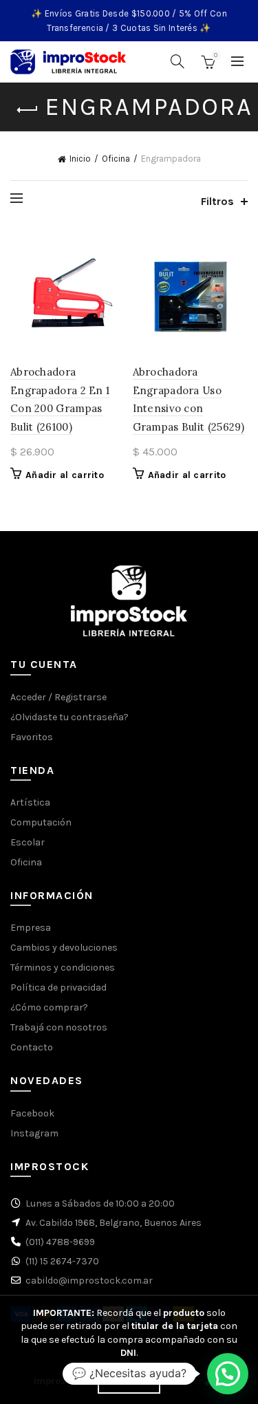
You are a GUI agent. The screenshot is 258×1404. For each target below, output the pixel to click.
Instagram (34, 1133)
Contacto (31, 1047)
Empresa (30, 927)
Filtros (217, 201)
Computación (41, 822)
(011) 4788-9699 (60, 1242)
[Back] (27, 110)
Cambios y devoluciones (64, 947)
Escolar (27, 842)
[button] (227, 1373)
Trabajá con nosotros (58, 1027)
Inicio (80, 158)
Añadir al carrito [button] (64, 475)
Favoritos (31, 737)
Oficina (116, 158)
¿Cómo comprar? (49, 1007)
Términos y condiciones (62, 967)
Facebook (32, 1113)
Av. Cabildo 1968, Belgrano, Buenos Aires (113, 1223)
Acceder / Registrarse (58, 697)
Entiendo (129, 1382)
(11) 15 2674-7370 (62, 1261)
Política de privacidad (58, 987)
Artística (30, 802)
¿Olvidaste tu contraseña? (69, 717)
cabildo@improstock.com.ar (89, 1280)
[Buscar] (177, 61)
